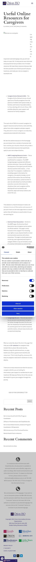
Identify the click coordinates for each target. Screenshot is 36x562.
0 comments (23, 26)
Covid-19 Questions (10, 550)
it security (7, 548)
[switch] (31, 285)
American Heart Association (16, 222)
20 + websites (14, 345)
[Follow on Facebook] (14, 555)
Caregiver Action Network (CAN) (17, 96)
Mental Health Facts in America (13, 433)
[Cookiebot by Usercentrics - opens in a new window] (26, 247)
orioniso (7, 26)
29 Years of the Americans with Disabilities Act (17, 421)
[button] (2, 558)
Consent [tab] (6, 252)
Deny (18, 313)
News (18, 26)
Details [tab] (18, 252)
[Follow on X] (18, 555)
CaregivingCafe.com (13, 318)
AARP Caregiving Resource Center (17, 155)
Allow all (18, 303)
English (7, 560)
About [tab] (29, 252)
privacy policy (8, 545)
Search (29, 401)
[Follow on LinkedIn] (21, 555)
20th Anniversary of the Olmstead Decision (16, 430)
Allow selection (18, 308)
